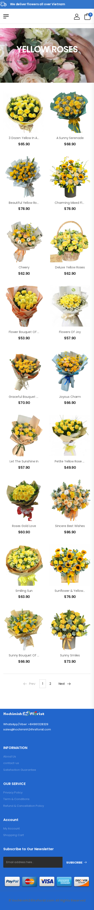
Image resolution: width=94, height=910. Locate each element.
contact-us (11, 763)
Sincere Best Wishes (70, 526)
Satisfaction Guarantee (19, 770)
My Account (11, 828)
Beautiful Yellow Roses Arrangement (36, 203)
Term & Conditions (16, 799)
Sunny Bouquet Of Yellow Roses (32, 655)
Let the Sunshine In (24, 461)
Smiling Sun (24, 591)
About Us (9, 756)
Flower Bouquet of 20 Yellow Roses (35, 332)
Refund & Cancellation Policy (23, 806)
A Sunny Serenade (70, 138)
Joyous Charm (70, 397)
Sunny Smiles (70, 655)
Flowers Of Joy (70, 332)
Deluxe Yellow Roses (70, 267)
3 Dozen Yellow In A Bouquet (30, 138)
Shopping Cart (13, 835)
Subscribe (74, 862)
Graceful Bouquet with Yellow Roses (36, 397)
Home (7, 62)
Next (62, 684)
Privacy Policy (13, 792)
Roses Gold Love (24, 526)
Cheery (24, 267)
